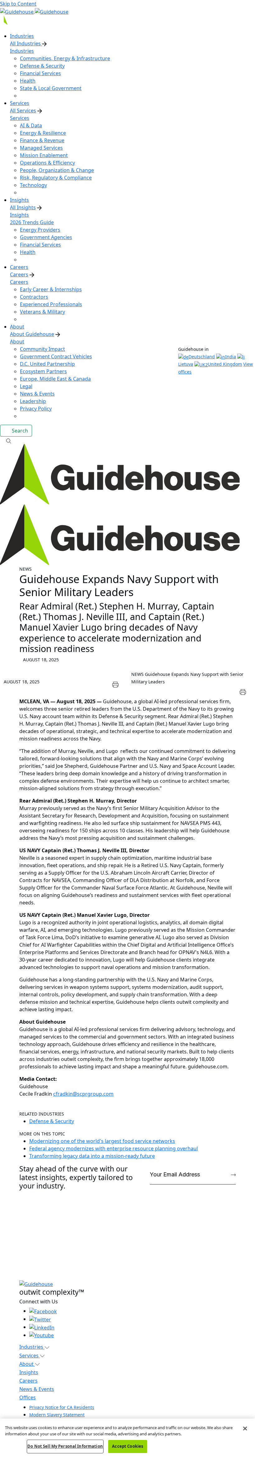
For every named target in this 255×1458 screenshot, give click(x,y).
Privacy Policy (36, 408)
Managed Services (41, 147)
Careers (19, 274)
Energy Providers (40, 229)
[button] (127, 440)
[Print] (115, 684)
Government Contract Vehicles (56, 356)
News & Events (37, 393)
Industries (22, 51)
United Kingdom (225, 364)
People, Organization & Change (57, 170)
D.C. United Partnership (47, 363)
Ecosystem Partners (43, 371)
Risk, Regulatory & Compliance (56, 177)
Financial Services (40, 73)
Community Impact (42, 349)
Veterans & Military (42, 311)
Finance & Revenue (42, 140)
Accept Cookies (127, 1446)
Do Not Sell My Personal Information (65, 1446)
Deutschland (201, 357)
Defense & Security (42, 65)
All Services (23, 110)
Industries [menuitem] (22, 36)
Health (27, 80)
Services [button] (29, 1355)
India (230, 357)
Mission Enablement (44, 155)
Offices (27, 1397)
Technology (33, 185)
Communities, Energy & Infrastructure (65, 58)
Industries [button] (31, 1346)
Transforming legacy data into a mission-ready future (92, 1155)
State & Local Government (50, 88)
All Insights (23, 207)
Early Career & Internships (51, 289)
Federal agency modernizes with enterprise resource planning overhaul (113, 1148)
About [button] (27, 1364)
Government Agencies (46, 237)
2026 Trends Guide (32, 222)
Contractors (34, 296)
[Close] (245, 1428)
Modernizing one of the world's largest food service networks (102, 1141)
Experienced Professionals (51, 304)
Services (19, 118)
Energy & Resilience (43, 132)
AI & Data (31, 125)
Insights (19, 214)
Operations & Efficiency (47, 162)
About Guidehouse (32, 334)
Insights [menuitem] (19, 200)
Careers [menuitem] (19, 267)
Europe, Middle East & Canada (55, 378)
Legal (26, 386)
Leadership (33, 401)
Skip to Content (18, 3)
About (17, 341)
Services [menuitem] (19, 103)
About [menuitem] (17, 326)
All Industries (26, 43)
